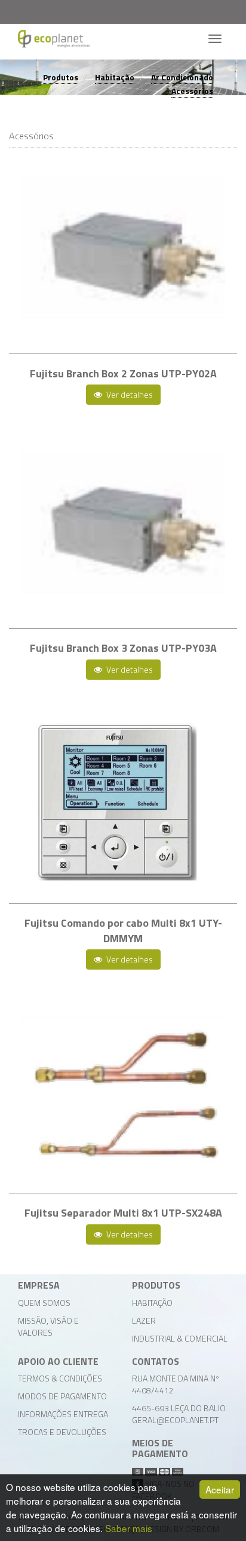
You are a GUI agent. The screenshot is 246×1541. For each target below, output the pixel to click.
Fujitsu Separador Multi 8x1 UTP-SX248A (123, 1213)
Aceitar (219, 1489)
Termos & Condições (60, 1378)
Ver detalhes (128, 394)
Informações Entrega (63, 1414)
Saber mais (128, 1527)
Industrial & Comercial (179, 1338)
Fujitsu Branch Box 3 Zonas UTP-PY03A (123, 648)
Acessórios (192, 91)
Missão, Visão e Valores (48, 1326)
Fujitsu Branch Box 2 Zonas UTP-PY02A (123, 373)
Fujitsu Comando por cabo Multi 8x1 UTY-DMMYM (123, 930)
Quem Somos (44, 1302)
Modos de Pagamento (62, 1396)
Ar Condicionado (182, 77)
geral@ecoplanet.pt (175, 1420)
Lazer (144, 1320)
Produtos (60, 77)
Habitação (114, 77)
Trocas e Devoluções (62, 1432)
